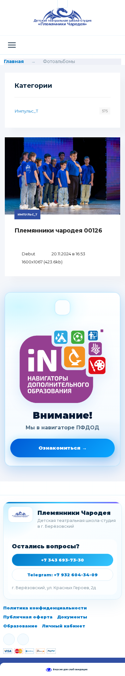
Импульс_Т (26, 111)
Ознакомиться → (62, 448)
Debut (28, 253)
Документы (72, 616)
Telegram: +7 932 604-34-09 (62, 574)
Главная (14, 61)
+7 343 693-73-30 (62, 559)
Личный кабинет (63, 625)
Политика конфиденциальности (45, 607)
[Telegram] (23, 639)
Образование (20, 625)
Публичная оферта (28, 616)
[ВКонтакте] (9, 639)
